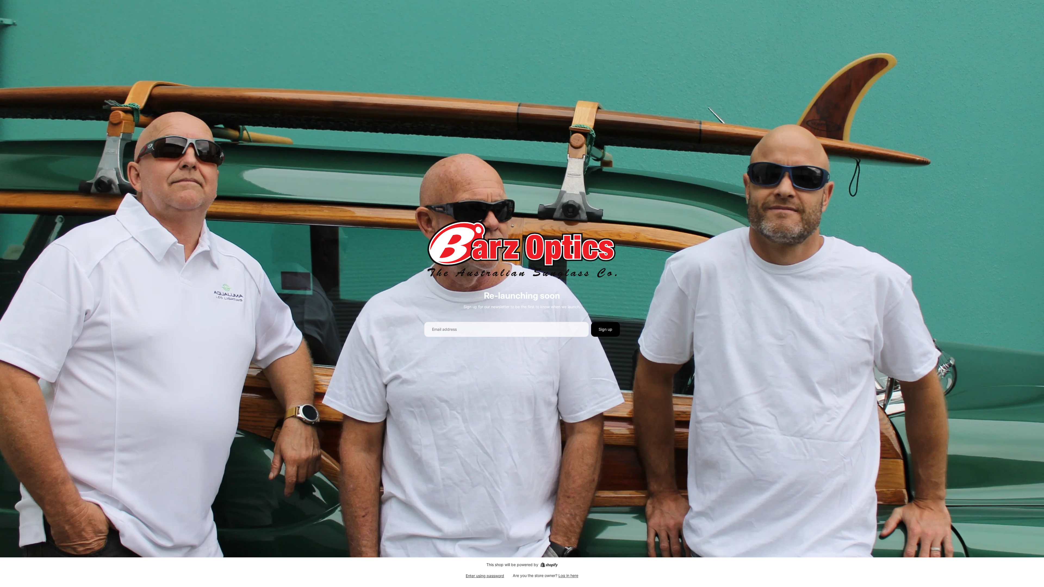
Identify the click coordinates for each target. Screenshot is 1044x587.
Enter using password (485, 575)
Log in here (568, 575)
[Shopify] (549, 564)
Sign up (605, 329)
